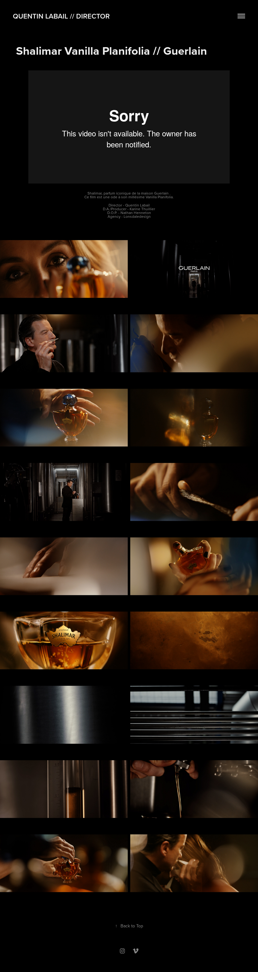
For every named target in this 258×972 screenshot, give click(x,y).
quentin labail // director (61, 16)
